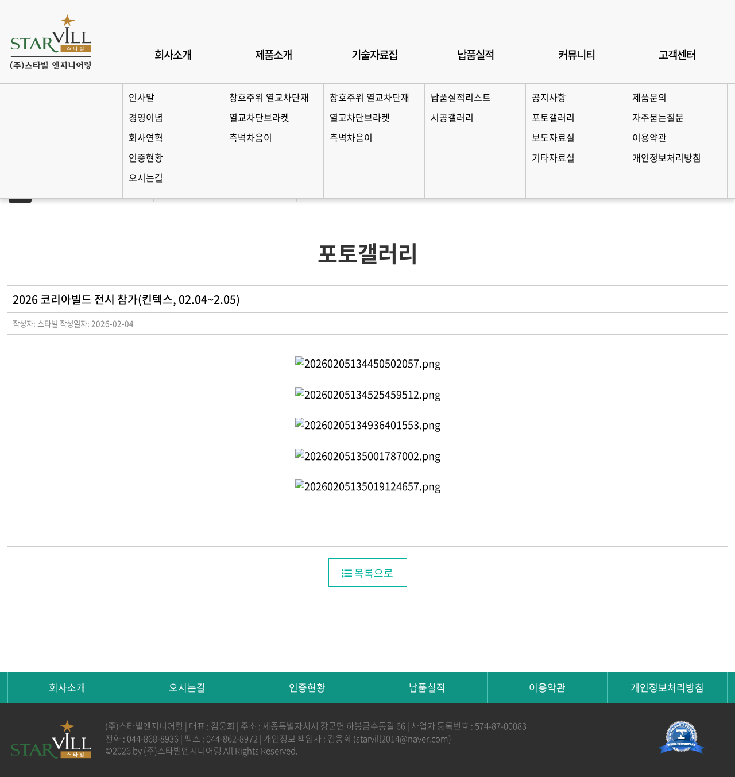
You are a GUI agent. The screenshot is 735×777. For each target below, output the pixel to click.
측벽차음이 (250, 137)
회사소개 (172, 55)
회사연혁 (146, 137)
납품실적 (475, 55)
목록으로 (372, 573)
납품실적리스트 (461, 97)
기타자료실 (553, 157)
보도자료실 (553, 137)
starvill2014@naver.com (402, 738)
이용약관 (649, 137)
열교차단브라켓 (259, 117)
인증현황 (146, 157)
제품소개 (273, 55)
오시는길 (146, 177)
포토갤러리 (553, 117)
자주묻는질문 (658, 117)
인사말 (141, 97)
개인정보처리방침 (666, 157)
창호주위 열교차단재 (269, 97)
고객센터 (677, 55)
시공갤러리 (452, 117)
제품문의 (649, 97)
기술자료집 (374, 55)
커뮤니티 (576, 55)
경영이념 (146, 117)
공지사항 (549, 97)
